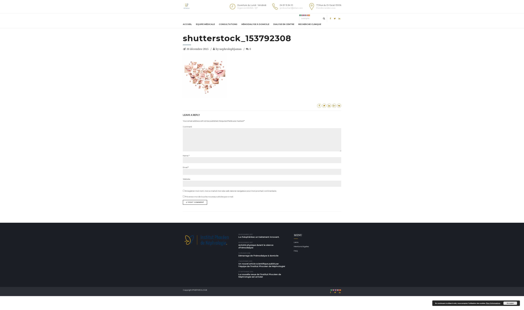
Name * (186, 156)
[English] (302, 15)
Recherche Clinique (309, 24)
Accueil (187, 24)
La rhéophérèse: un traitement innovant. (258, 237)
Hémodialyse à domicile (255, 24)
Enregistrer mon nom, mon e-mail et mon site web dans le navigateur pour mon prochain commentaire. (231, 191)
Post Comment (196, 202)
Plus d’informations (493, 303)
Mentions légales (301, 246)
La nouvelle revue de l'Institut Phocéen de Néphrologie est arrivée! (259, 275)
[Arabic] (300, 15)
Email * (186, 167)
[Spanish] (309, 15)
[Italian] (307, 15)
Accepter (510, 303)
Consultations (228, 24)
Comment (187, 127)
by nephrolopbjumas (229, 49)
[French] (304, 15)
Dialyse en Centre (283, 24)
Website (186, 179)
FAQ (296, 251)
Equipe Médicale (205, 24)
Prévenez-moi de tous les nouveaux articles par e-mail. (209, 197)
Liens (296, 242)
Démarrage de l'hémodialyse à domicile (258, 255)
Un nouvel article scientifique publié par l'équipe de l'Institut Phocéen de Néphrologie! (261, 265)
